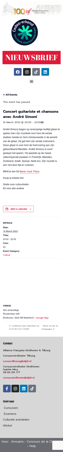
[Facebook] (18, 72)
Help (33, 446)
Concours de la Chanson (44, 441)
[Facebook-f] (7, 388)
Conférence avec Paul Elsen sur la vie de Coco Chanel (24, 327)
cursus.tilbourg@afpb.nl (17, 361)
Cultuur (6, 255)
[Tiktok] (36, 72)
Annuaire (17, 441)
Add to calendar (19, 208)
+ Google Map (41, 317)
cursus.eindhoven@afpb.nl (19, 378)
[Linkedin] (45, 72)
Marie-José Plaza (29, 171)
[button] (31, 81)
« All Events (10, 95)
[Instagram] (27, 72)
